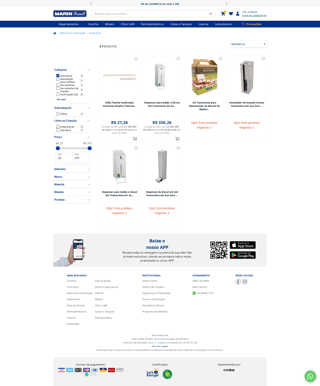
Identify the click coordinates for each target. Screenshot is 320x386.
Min (60, 154)
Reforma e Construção (72, 33)
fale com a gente (160, 346)
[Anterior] (92, 4)
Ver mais (61, 99)
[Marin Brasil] (69, 13)
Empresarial (71, 126)
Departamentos (69, 24)
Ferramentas (71, 85)
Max (77, 154)
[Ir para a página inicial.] (54, 33)
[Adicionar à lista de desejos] (136, 59)
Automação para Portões (71, 80)
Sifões (71, 113)
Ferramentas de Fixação (71, 90)
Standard (71, 130)
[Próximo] (227, 4)
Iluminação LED (71, 94)
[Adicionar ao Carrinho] (135, 138)
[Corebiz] (229, 370)
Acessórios (71, 75)
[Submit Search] (211, 13)
